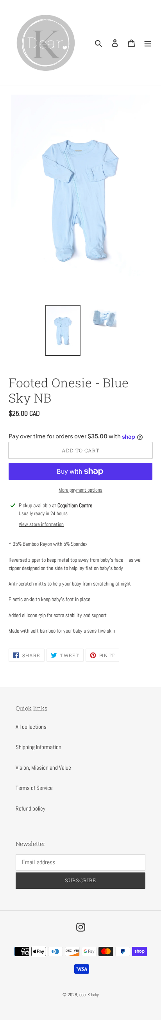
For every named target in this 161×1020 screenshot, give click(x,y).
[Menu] (148, 43)
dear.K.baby (89, 995)
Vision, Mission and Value (43, 767)
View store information (41, 524)
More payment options (80, 490)
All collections (31, 726)
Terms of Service (34, 787)
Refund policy (30, 808)
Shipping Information (38, 747)
